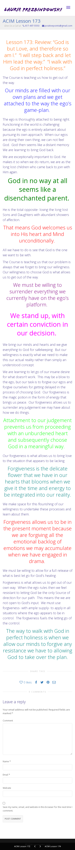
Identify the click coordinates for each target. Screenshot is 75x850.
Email (5, 774)
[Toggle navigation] (68, 7)
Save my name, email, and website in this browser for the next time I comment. (37, 809)
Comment (8, 720)
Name (6, 761)
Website (7, 788)
